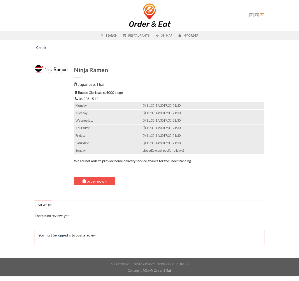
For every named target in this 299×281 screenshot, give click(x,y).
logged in (64, 235)
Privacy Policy (144, 264)
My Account (120, 264)
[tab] (43, 205)
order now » (96, 181)
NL (251, 15)
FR (256, 15)
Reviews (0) (43, 205)
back (42, 47)
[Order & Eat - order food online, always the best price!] (149, 15)
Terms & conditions (173, 264)
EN (262, 15)
